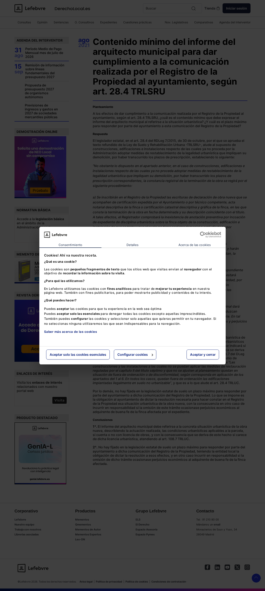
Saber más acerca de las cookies (70, 332)
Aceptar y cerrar (203, 354)
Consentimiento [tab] (70, 245)
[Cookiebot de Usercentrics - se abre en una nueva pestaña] (203, 235)
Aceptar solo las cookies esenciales (78, 354)
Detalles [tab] (132, 245)
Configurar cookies (132, 354)
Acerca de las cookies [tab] (194, 245)
